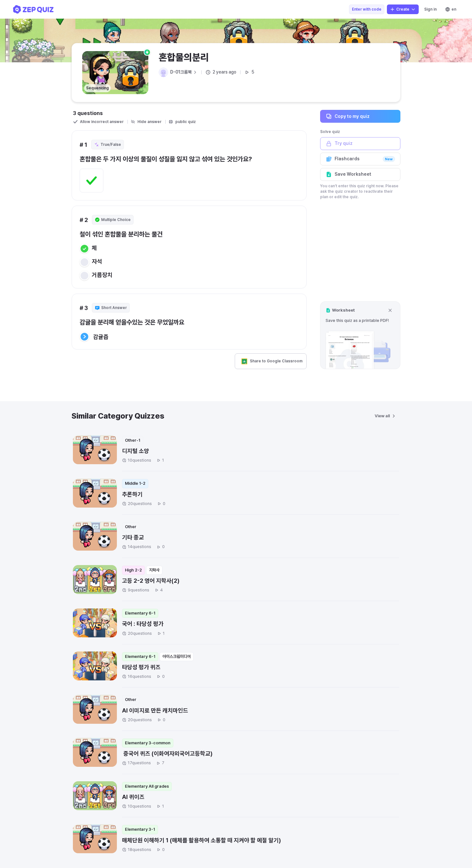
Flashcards (364, 158)
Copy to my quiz (352, 116)
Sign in (430, 9)
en (453, 9)
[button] (360, 335)
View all (382, 415)
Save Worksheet (353, 174)
